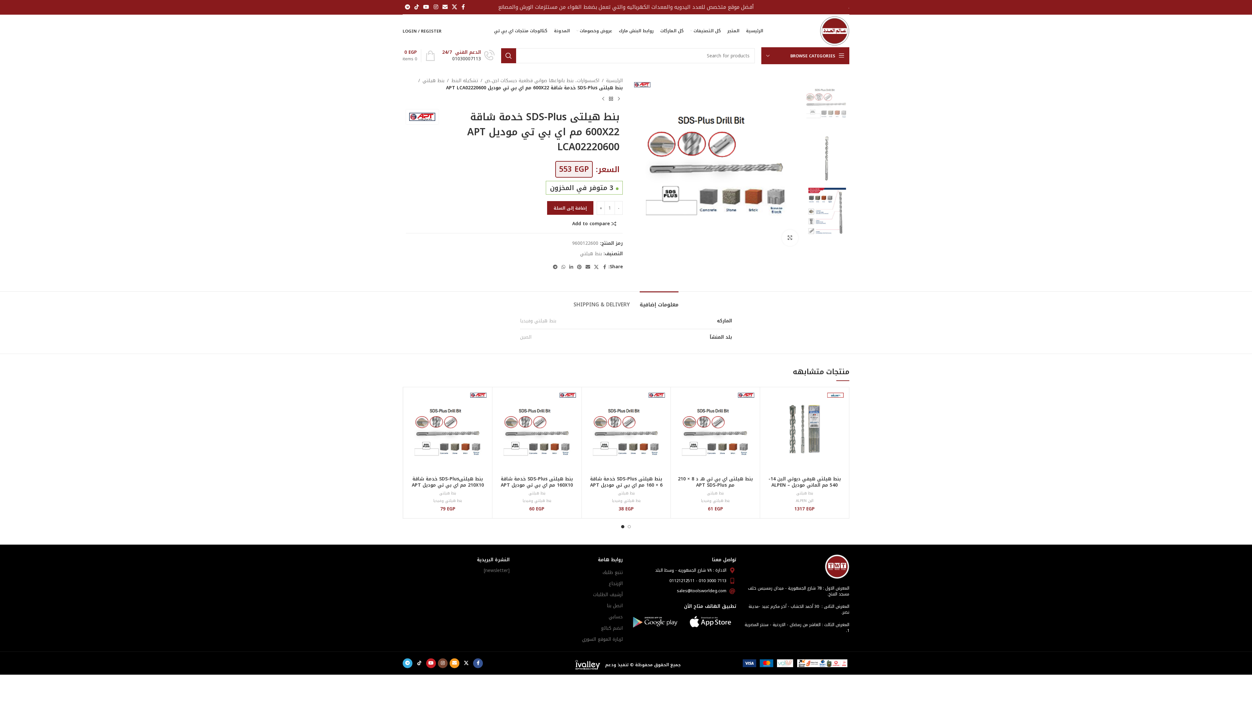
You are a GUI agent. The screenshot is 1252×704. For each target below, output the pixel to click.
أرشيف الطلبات (608, 594)
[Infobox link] (468, 56)
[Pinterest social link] (579, 267)
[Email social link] (445, 7)
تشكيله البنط (464, 80)
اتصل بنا (615, 605)
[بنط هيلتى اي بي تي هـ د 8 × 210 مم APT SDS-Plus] (715, 431)
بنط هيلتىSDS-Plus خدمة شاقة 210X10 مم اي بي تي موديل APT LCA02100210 (448, 485)
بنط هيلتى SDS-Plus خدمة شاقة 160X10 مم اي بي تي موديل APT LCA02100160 (537, 485)
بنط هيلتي (433, 80)
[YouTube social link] (426, 7)
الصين (525, 337)
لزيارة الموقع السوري (602, 639)
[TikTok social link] (416, 7)
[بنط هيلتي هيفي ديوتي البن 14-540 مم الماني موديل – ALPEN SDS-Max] (804, 431)
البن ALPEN (804, 500)
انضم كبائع (612, 628)
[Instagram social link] (435, 7)
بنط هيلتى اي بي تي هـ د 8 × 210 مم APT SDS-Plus (715, 482)
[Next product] (603, 99)
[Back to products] (611, 99)
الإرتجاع (616, 583)
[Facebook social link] (463, 7)
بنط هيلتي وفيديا (538, 320)
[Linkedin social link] (571, 267)
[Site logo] (834, 30)
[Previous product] (619, 99)
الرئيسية (614, 80)
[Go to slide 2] (622, 526)
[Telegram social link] (407, 7)
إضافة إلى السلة (570, 208)
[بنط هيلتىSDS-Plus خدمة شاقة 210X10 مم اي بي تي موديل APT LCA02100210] (448, 431)
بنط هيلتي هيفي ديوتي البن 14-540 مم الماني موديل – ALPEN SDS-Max (804, 485)
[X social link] (454, 7)
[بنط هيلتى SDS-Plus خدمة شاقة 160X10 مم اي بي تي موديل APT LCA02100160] (537, 431)
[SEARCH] (508, 55)
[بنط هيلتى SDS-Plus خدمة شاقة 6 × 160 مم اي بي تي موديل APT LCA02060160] (626, 431)
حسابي (616, 616)
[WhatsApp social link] (563, 267)
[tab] (659, 301)
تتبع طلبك (613, 572)
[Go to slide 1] (629, 526)
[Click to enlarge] (790, 238)
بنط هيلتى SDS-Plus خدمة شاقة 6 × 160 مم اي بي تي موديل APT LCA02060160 (626, 485)
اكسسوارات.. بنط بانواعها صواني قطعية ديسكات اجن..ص (542, 80)
